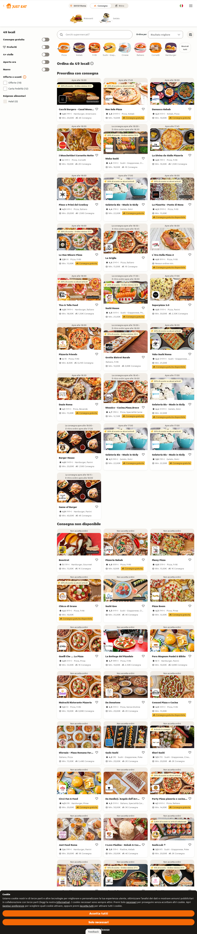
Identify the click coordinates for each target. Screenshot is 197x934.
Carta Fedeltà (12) (18, 88)
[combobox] (98, 34)
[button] (14, 5)
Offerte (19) (14, 82)
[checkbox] (64, 50)
